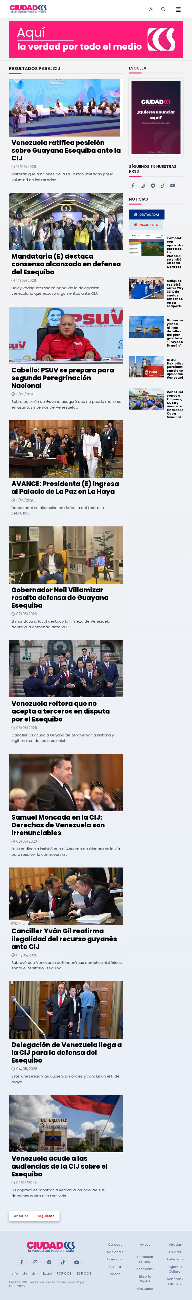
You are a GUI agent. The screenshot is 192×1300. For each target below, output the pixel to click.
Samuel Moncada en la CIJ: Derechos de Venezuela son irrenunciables (58, 825)
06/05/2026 (26, 727)
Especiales (146, 1269)
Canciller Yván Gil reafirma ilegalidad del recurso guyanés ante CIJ (64, 939)
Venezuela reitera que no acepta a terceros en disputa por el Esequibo (61, 711)
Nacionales (116, 1252)
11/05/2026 (25, 394)
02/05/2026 (26, 1182)
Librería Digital (145, 1279)
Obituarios (145, 1288)
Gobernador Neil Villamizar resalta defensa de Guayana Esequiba (60, 597)
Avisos (145, 1244)
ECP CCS (83, 1273)
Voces (115, 1274)
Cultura (115, 1266)
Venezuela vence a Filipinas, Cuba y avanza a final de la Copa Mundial (176, 404)
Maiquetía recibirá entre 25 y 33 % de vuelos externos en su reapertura (176, 293)
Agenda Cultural (175, 1269)
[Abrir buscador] (163, 9)
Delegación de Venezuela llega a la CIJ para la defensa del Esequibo (67, 1052)
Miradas (175, 1244)
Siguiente (46, 1216)
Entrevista (175, 1259)
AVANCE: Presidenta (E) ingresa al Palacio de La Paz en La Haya (65, 487)
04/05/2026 (26, 955)
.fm (35, 1273)
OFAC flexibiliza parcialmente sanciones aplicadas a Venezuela (178, 369)
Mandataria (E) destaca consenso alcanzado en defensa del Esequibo (66, 264)
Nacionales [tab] (149, 225)
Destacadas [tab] (150, 215)
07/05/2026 (26, 613)
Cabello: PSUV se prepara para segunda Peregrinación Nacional (63, 378)
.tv (25, 1273)
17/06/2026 (26, 166)
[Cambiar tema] (151, 9)
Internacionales (119, 1259)
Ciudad (175, 1252)
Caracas (115, 1244)
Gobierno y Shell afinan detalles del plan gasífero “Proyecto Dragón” (175, 333)
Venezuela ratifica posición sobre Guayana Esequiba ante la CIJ (66, 150)
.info (14, 1273)
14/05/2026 (26, 280)
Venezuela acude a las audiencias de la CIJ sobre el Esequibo (60, 1166)
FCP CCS (64, 1273)
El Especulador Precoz (147, 1257)
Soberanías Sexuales (176, 1281)
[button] (156, 117)
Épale (47, 1273)
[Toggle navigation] (177, 9)
